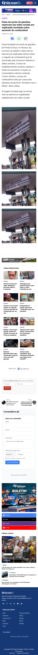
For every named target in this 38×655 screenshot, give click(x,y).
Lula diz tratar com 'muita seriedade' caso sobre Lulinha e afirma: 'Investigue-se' (18, 568)
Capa (4, 613)
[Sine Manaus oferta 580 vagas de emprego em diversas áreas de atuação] (5, 574)
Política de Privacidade (23, 653)
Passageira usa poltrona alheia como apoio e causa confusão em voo (27, 286)
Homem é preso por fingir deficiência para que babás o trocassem (10, 286)
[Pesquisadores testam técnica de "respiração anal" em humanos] (27, 297)
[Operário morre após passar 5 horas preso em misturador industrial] (27, 321)
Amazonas (5, 615)
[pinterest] (14, 603)
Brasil (4, 621)
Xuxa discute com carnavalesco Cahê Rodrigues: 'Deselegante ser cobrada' (16, 583)
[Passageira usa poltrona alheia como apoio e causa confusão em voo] (27, 275)
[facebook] (3, 603)
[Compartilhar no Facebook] (12, 38)
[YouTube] (17, 603)
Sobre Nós (12, 653)
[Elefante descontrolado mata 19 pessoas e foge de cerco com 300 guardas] (11, 343)
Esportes (21, 623)
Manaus (21, 618)
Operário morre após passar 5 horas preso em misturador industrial (27, 332)
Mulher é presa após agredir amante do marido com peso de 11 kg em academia (10, 332)
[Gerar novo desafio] (13, 454)
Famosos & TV (7, 618)
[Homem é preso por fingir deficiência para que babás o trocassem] (11, 275)
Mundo (21, 621)
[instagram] (10, 603)
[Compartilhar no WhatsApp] (19, 38)
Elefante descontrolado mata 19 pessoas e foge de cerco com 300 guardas (11, 355)
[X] (6, 603)
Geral (4, 626)
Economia (5, 623)
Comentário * (9, 438)
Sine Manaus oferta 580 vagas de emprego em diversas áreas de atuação (22, 575)
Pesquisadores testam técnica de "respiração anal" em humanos (27, 308)
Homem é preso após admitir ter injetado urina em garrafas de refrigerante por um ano (11, 309)
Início (3, 14)
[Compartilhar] (26, 38)
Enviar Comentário (12, 462)
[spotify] (21, 603)
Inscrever (7, 387)
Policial (21, 615)
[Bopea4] (11, 3)
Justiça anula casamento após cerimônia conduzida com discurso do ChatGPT (27, 355)
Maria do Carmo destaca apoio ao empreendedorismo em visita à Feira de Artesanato (15, 558)
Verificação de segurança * (12, 450)
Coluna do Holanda (24, 613)
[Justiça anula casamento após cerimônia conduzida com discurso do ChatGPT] (27, 343)
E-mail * (7, 430)
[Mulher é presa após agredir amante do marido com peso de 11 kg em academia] (11, 321)
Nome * (7, 421)
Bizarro (8, 14)
